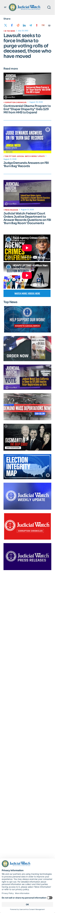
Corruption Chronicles (16, 102)
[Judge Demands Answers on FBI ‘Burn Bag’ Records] (27, 139)
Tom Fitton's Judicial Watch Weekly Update (25, 156)
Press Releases (11, 210)
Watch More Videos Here (27, 293)
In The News (10, 31)
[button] (5, 7)
